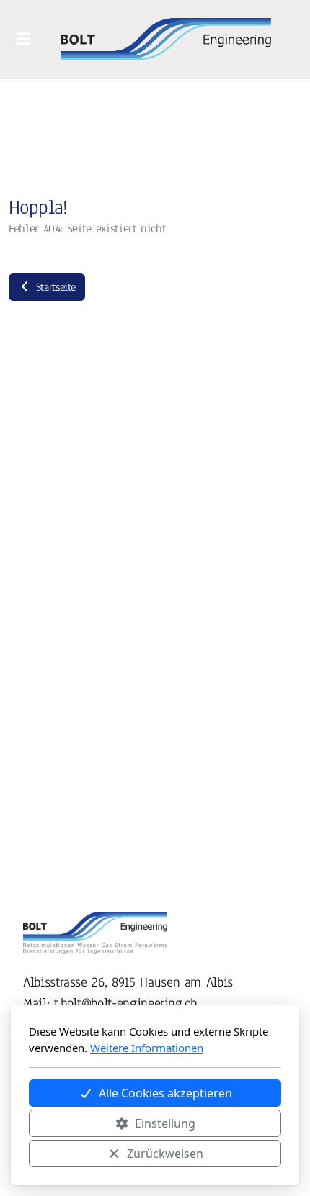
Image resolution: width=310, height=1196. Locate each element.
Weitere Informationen (146, 1048)
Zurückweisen (165, 1153)
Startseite (54, 287)
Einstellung (165, 1123)
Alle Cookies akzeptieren (165, 1093)
